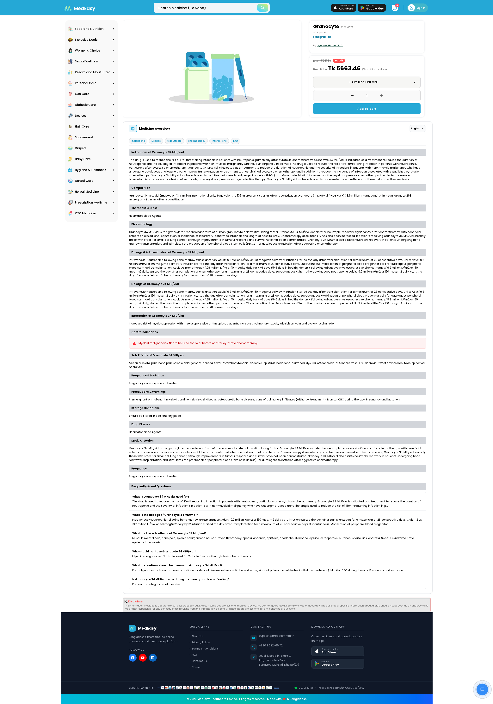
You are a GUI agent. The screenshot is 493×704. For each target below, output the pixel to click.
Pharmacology (196, 140)
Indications (138, 140)
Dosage (156, 140)
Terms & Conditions (205, 649)
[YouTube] (143, 658)
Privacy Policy (201, 642)
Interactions (219, 140)
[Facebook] (133, 658)
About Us (198, 636)
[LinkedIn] (153, 658)
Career (196, 667)
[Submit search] (262, 8)
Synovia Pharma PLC (330, 45)
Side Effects (174, 140)
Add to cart (367, 108)
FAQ (235, 140)
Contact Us (199, 661)
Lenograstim (322, 37)
